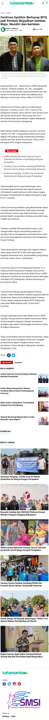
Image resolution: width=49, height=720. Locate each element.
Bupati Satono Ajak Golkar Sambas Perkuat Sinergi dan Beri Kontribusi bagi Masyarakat (22, 655)
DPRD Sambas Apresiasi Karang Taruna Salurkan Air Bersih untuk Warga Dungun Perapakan (23, 159)
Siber (13, 716)
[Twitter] (13, 355)
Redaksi (5, 716)
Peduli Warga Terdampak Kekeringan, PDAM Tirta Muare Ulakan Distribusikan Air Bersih (24, 619)
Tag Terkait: (7, 362)
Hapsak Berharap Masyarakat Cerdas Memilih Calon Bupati (18, 418)
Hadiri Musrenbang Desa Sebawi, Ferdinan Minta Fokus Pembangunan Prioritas (17, 391)
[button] (47, 1)
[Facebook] (9, 355)
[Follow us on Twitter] (9, 684)
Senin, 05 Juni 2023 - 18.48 (14, 30)
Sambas (8, 13)
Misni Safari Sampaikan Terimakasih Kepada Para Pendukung (17, 403)
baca (37, 29)
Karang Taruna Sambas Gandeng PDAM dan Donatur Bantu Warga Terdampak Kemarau (21, 584)
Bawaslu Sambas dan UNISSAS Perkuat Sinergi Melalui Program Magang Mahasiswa (23, 513)
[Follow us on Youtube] (19, 684)
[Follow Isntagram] (14, 684)
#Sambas (18, 362)
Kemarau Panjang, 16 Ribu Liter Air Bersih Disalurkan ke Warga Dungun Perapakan (20, 477)
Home (2, 13)
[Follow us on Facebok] (4, 684)
